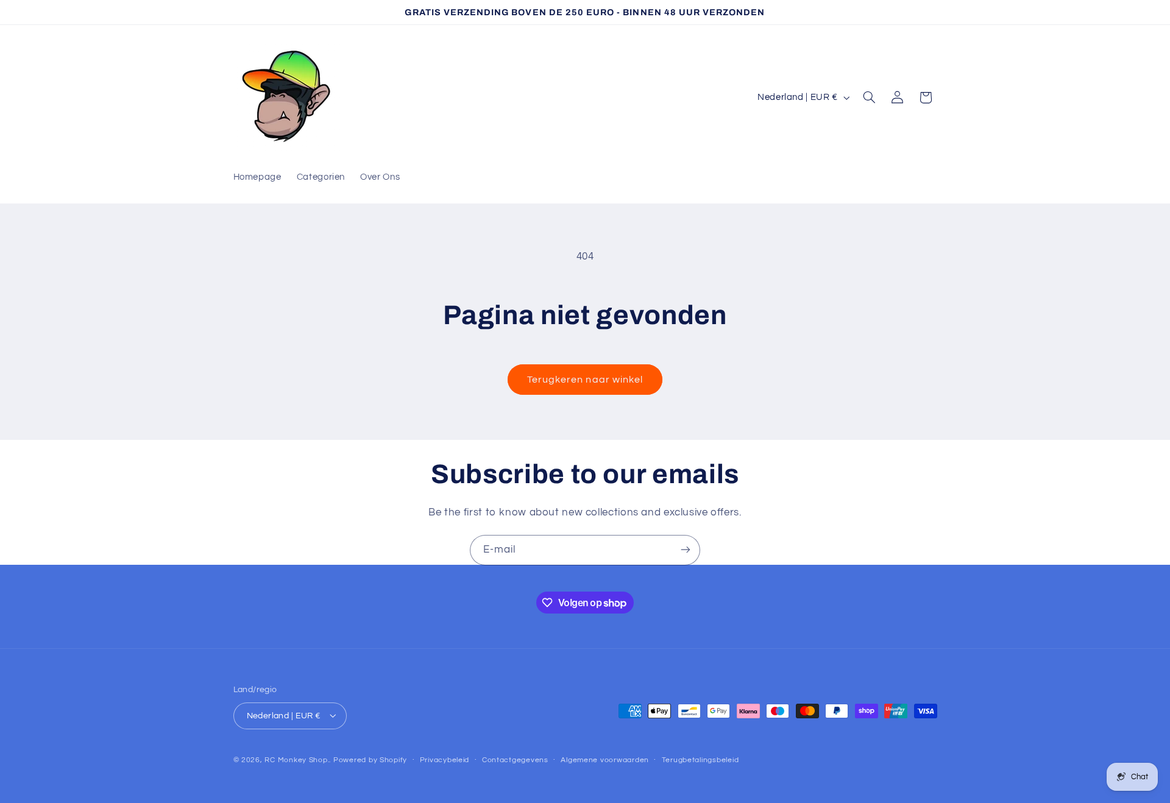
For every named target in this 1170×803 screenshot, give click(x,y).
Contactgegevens (515, 760)
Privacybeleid (445, 760)
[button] (869, 97)
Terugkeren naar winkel (585, 379)
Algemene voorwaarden (605, 760)
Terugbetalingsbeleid (700, 760)
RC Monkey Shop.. (297, 759)
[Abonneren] (686, 550)
